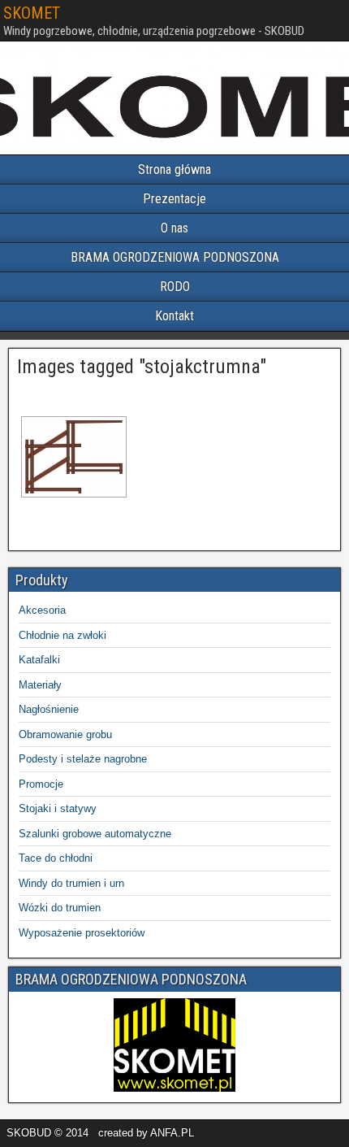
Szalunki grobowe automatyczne (95, 834)
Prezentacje (174, 198)
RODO (175, 286)
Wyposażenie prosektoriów (81, 933)
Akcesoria (42, 610)
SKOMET (31, 13)
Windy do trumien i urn (71, 883)
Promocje (41, 784)
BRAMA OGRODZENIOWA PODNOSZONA (175, 257)
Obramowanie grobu (65, 734)
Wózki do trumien (60, 908)
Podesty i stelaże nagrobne (83, 759)
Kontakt (174, 316)
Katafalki (39, 660)
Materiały (40, 685)
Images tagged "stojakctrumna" (141, 366)
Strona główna (174, 169)
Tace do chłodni (56, 858)
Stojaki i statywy (58, 808)
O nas (174, 228)
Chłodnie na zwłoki (62, 635)
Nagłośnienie (49, 709)
